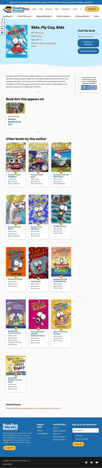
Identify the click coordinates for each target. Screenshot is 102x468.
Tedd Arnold (39, 32)
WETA (27, 9)
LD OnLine (57, 434)
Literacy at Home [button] (82, 16)
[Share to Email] (2, 28)
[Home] (13, 9)
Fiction (39, 36)
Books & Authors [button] (63, 16)
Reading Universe (59, 436)
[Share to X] (2, 24)
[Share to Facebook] (2, 20)
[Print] (2, 33)
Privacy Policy (7, 464)
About (35, 9)
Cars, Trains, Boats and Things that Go (47, 408)
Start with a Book (59, 439)
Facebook (86, 462)
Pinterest (91, 462)
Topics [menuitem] (96, 16)
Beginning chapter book (47, 43)
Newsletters (66, 9)
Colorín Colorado (59, 431)
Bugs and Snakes (27, 408)
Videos (57, 9)
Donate (93, 10)
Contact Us (9, 448)
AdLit (55, 428)
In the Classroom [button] (24, 16)
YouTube (97, 462)
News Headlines (42, 433)
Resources (48, 9)
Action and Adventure (13, 408)
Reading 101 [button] (7, 16)
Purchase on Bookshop (88, 43)
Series (33, 46)
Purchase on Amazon (88, 51)
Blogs (41, 9)
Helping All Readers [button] (43, 16)
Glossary (40, 430)
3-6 (41, 39)
